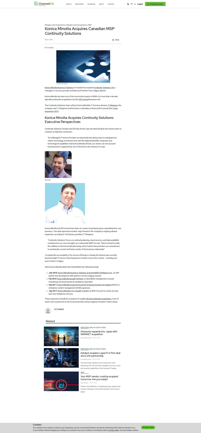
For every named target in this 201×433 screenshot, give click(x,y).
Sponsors (91, 4)
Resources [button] (79, 4)
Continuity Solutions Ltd (104, 88)
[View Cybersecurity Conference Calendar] (132, 4)
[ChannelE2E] (44, 4)
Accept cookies (148, 427)
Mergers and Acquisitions (55, 25)
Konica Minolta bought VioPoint (70, 279)
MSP (90, 25)
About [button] (101, 4)
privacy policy (114, 430)
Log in (140, 4)
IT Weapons (113, 105)
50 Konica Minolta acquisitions (98, 299)
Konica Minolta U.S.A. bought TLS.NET (73, 291)
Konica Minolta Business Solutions (59, 88)
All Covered (83, 99)
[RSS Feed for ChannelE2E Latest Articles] (128, 4)
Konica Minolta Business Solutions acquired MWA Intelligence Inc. (85, 273)
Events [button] (69, 4)
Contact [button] (111, 4)
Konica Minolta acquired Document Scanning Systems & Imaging (84, 285)
